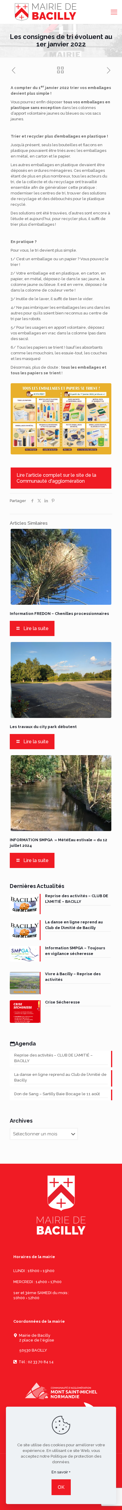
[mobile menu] (114, 12)
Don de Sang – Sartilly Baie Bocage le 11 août (57, 1094)
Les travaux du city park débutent (43, 726)
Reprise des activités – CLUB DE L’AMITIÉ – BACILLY (53, 1058)
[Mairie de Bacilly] (61, 12)
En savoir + (61, 1472)
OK (61, 1487)
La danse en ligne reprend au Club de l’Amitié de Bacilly (60, 1077)
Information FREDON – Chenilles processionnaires (59, 613)
